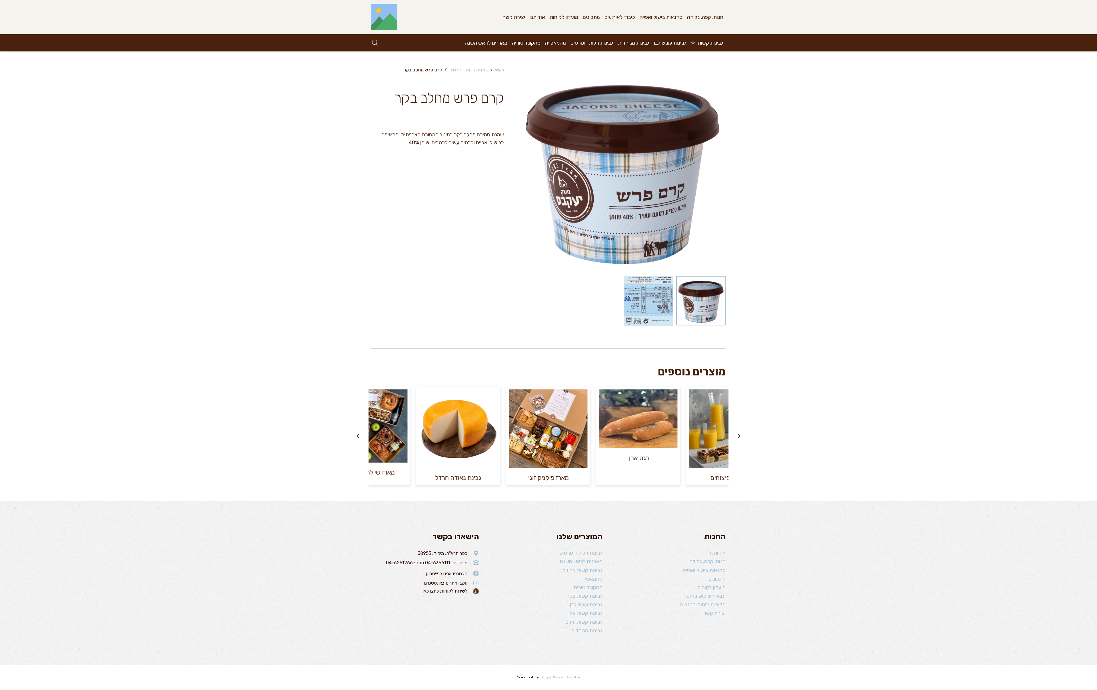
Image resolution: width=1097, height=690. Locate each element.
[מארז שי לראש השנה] (368, 426)
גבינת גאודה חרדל (459, 478)
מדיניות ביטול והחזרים (703, 604)
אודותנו (718, 553)
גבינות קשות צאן (585, 613)
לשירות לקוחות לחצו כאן (445, 591)
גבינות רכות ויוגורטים (468, 70)
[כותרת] (384, 17)
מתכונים (717, 579)
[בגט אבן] (638, 418)
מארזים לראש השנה (581, 561)
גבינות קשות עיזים (583, 622)
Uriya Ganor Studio (560, 677)
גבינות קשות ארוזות (582, 570)
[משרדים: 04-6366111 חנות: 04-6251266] (473, 563)
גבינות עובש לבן (586, 604)
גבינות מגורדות (586, 630)
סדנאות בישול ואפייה (704, 570)
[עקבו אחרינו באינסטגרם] (473, 583)
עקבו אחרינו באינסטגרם (445, 583)
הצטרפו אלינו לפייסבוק (446, 573)
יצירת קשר (714, 613)
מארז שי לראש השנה (369, 472)
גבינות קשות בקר (584, 596)
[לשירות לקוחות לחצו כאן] (473, 591)
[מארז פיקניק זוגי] (548, 428)
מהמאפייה (592, 579)
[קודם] (738, 436)
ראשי (499, 70)
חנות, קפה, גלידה (707, 561)
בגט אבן (639, 458)
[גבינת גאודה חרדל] (458, 428)
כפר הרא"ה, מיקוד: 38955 (442, 553)
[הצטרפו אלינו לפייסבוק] (473, 574)
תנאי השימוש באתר (705, 596)
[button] (694, 42)
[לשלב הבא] (358, 436)
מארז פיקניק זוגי (549, 478)
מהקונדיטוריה (588, 587)
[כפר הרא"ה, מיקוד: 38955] (473, 553)
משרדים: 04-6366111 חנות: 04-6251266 (426, 562)
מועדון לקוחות (711, 587)
